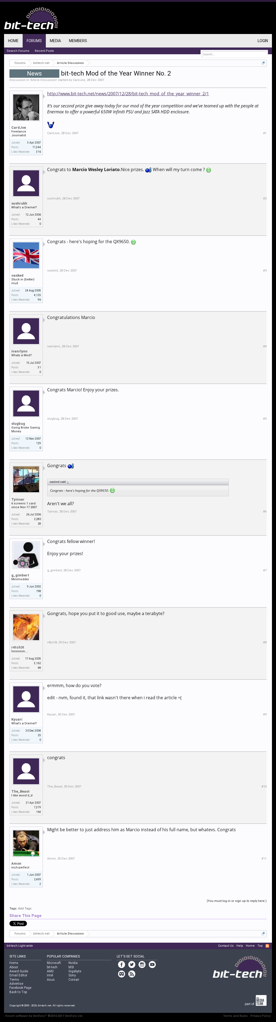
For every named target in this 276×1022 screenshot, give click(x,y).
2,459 (37, 879)
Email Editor (18, 975)
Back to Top (18, 992)
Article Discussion (43, 80)
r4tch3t (17, 647)
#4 (265, 346)
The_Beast (20, 791)
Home (13, 41)
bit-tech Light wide (20, 946)
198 (38, 591)
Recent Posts (44, 51)
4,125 (37, 295)
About (13, 967)
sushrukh (19, 203)
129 (38, 443)
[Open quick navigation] (263, 63)
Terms (14, 980)
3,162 (37, 663)
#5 (265, 418)
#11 (264, 858)
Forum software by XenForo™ (44, 1016)
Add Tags (25, 908)
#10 (264, 786)
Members (78, 41)
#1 (265, 133)
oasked (17, 275)
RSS (267, 946)
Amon (16, 863)
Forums (34, 41)
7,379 (37, 807)
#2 (265, 198)
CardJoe (79, 80)
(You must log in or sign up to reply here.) (237, 901)
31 (39, 367)
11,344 (36, 147)
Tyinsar (18, 499)
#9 (265, 714)
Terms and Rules (235, 1016)
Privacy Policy (260, 1016)
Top (260, 946)
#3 (265, 270)
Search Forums (18, 51)
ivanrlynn (19, 351)
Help (239, 946)
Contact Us (226, 946)
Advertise (16, 984)
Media (55, 41)
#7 (265, 570)
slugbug (18, 424)
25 (39, 735)
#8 (265, 642)
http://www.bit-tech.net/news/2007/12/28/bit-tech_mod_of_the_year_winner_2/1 (128, 94)
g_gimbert (20, 575)
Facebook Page (20, 988)
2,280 (37, 519)
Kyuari (16, 719)
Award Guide (18, 971)
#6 (265, 511)
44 (39, 219)
